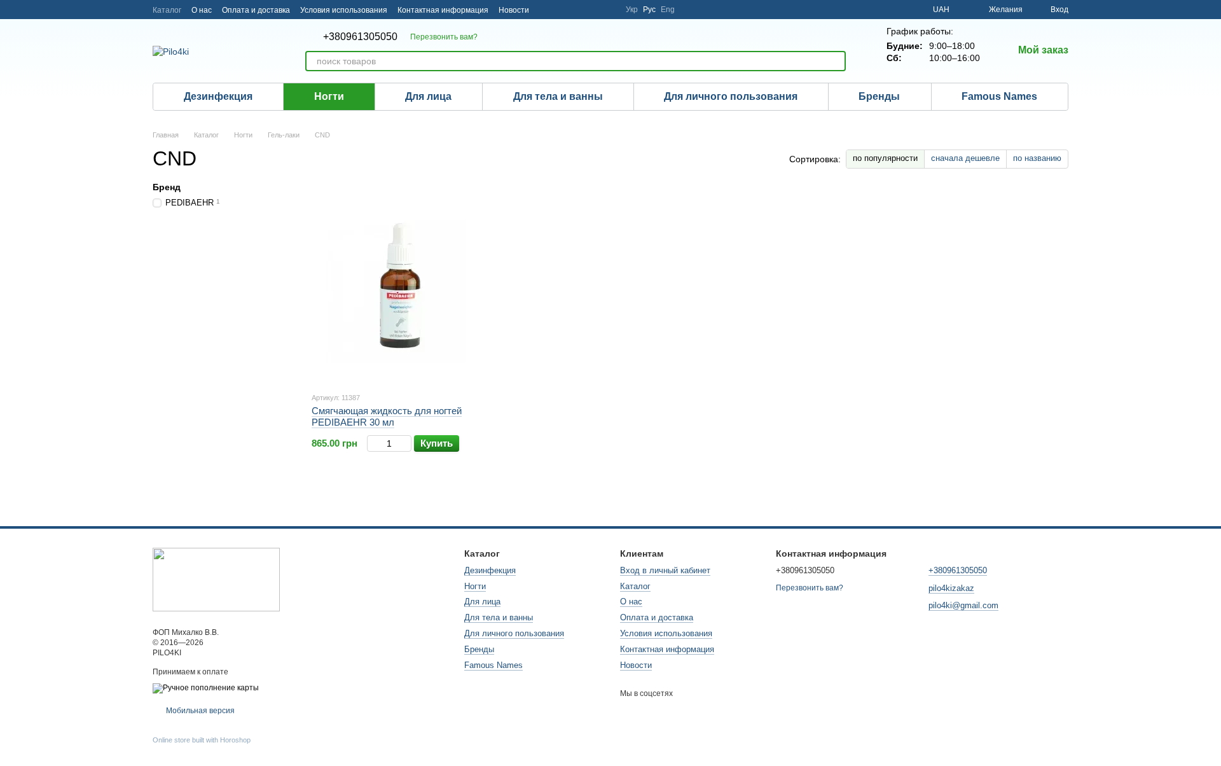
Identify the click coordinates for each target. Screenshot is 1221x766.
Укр (632, 9)
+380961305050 (360, 37)
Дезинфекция (218, 96)
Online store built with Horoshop (202, 740)
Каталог (167, 10)
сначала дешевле (965, 158)
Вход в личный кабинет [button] (665, 570)
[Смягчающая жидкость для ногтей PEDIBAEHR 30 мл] (399, 286)
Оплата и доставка (256, 10)
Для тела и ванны (558, 96)
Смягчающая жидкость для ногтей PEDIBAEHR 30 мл (387, 416)
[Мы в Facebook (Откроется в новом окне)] (577, 9)
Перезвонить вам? (444, 36)
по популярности (885, 158)
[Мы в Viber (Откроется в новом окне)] (608, 9)
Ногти (329, 96)
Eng (668, 9)
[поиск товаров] (835, 61)
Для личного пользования (730, 96)
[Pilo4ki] (216, 578)
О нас (201, 10)
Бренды (879, 96)
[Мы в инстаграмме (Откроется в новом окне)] (547, 9)
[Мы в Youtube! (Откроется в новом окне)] (593, 9)
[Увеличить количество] (405, 443)
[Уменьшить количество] (373, 443)
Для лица (428, 96)
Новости (514, 10)
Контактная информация (442, 10)
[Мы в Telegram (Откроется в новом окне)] (562, 9)
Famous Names (999, 96)
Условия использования (343, 10)
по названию (1037, 158)
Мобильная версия (199, 710)
